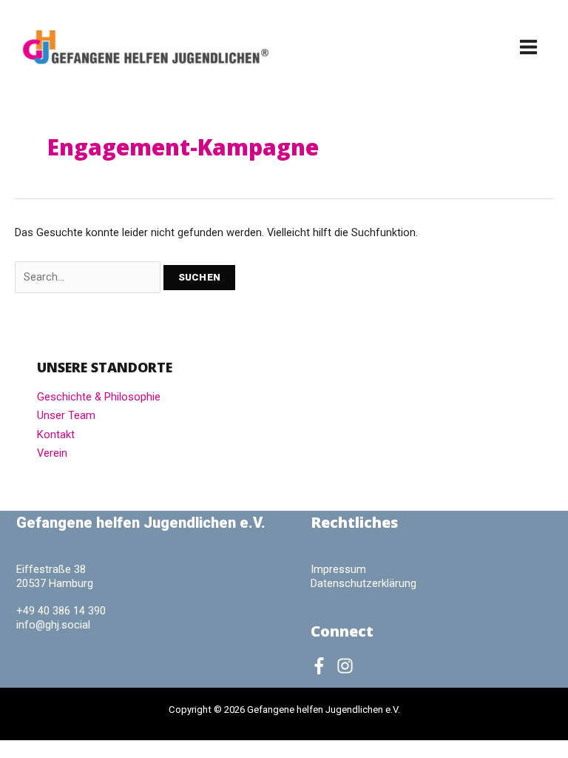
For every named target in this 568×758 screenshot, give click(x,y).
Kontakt (56, 434)
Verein (52, 453)
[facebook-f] (322, 665)
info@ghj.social (53, 624)
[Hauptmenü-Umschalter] (528, 47)
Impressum (338, 569)
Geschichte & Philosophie (98, 396)
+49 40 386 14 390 (61, 610)
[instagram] (348, 665)
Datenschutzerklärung (363, 583)
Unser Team (66, 415)
